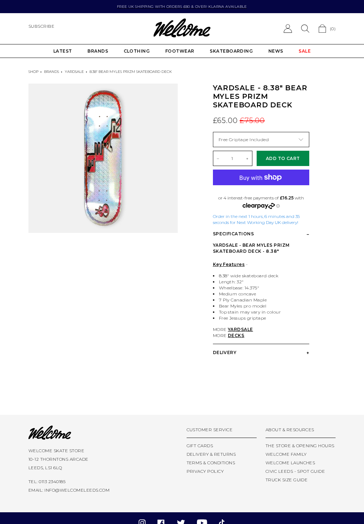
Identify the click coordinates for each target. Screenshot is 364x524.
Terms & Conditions (211, 462)
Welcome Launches (290, 462)
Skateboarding (231, 51)
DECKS (236, 335)
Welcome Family (286, 454)
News (275, 51)
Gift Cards (200, 445)
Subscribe (41, 26)
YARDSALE (240, 329)
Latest (62, 51)
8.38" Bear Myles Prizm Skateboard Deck (131, 71)
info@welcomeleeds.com (76, 490)
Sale (305, 51)
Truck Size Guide (287, 479)
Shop (33, 71)
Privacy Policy (205, 471)
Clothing (137, 51)
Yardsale (74, 71)
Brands (97, 51)
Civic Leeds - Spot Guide (295, 471)
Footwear (179, 51)
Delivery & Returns (211, 454)
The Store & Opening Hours (300, 445)
